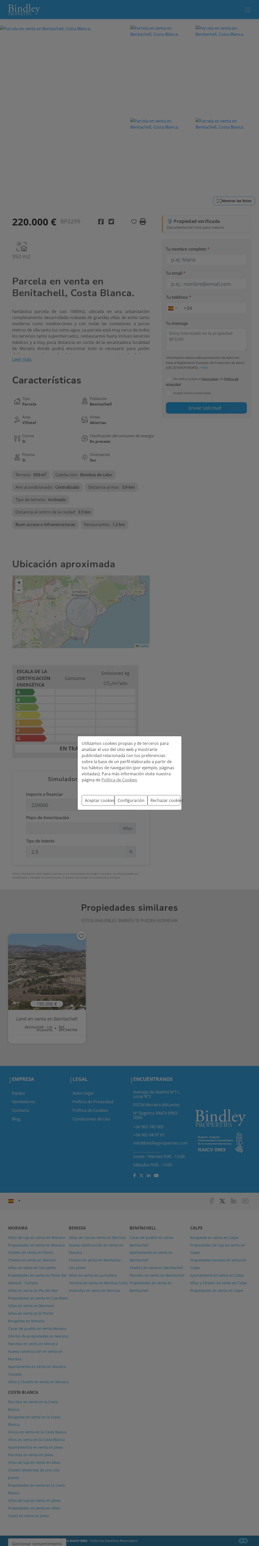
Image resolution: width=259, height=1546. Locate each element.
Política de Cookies (119, 780)
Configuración (131, 800)
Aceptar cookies (100, 800)
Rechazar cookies (165, 800)
